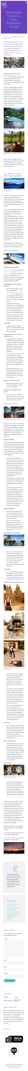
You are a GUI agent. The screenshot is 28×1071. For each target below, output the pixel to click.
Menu (26, 2)
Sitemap (7, 1064)
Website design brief (8, 1000)
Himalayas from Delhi (16, 215)
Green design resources (17, 1000)
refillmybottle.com (18, 529)
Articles (8, 36)
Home (5, 36)
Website (6, 973)
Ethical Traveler (7, 270)
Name (5, 960)
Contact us (6, 997)
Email (5, 966)
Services (16, 997)
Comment (6, 938)
